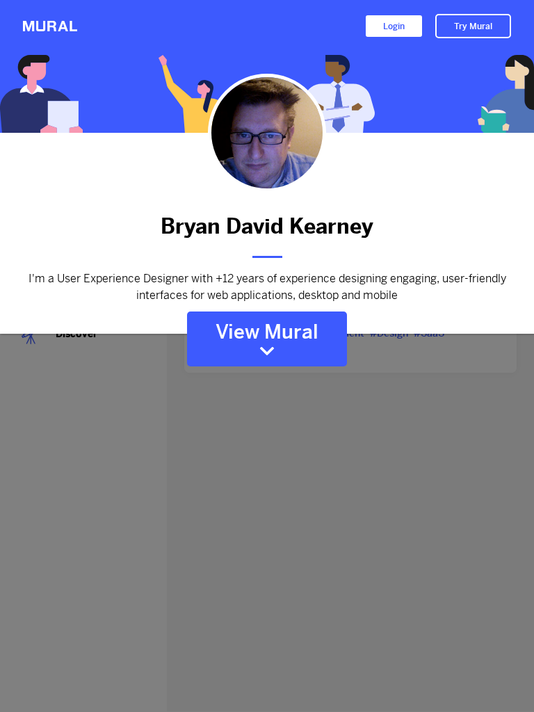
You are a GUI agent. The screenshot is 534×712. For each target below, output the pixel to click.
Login (394, 26)
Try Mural (473, 26)
